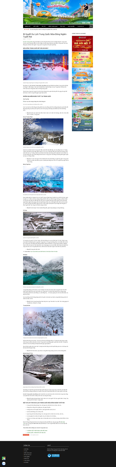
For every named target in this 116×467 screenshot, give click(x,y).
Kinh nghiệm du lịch (34, 434)
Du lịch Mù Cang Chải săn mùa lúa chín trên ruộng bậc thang (44, 29)
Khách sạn (26, 458)
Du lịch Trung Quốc (27, 41)
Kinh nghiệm (71, 26)
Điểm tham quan (53, 26)
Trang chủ (27, 26)
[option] (61, 29)
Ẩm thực (62, 26)
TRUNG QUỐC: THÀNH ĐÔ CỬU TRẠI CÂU (36, 432)
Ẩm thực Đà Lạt (27, 454)
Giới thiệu (36, 26)
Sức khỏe (26, 462)
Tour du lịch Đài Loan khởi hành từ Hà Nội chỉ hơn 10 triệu (43, 251)
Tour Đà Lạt (80, 26)
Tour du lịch (27, 460)
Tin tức (44, 26)
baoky (24, 39)
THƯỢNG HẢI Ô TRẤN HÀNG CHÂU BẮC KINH (37, 430)
